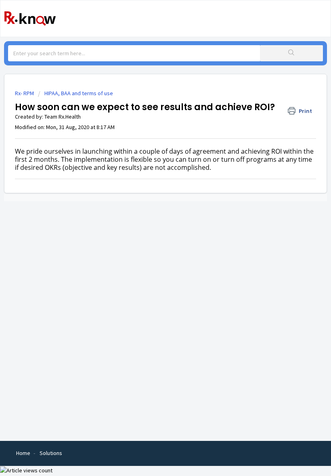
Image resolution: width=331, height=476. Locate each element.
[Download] (150, 233)
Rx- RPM (24, 93)
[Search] (291, 53)
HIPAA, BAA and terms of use (78, 93)
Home (23, 453)
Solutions (51, 453)
